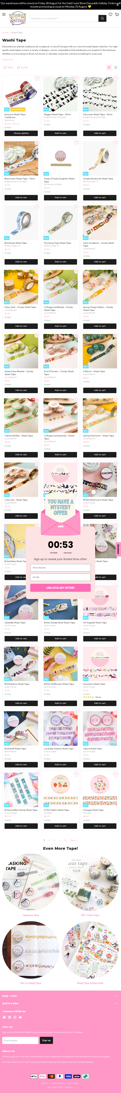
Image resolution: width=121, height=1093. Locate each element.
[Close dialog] (93, 492)
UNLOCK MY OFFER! (60, 588)
